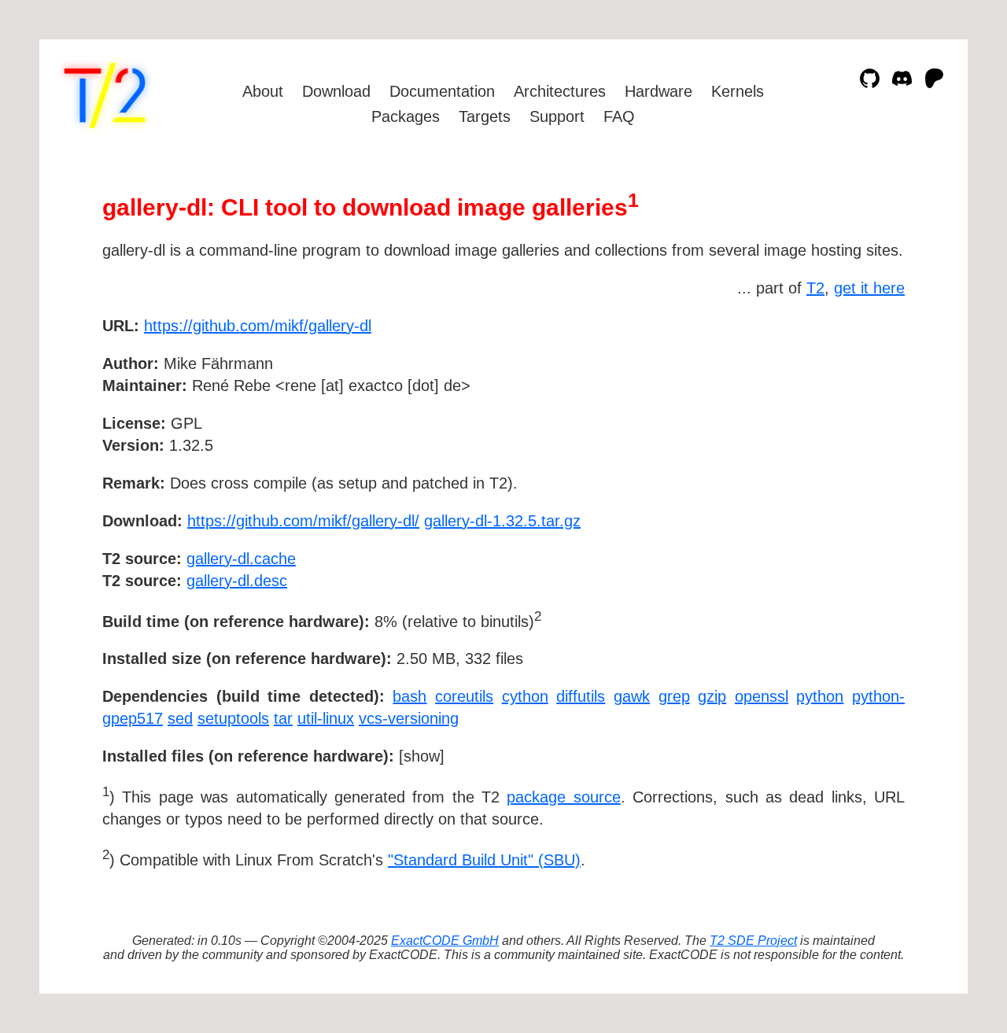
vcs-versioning (409, 718)
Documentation (442, 91)
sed (180, 718)
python (819, 696)
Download (336, 91)
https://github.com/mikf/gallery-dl (257, 325)
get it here (869, 288)
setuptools (233, 718)
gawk (632, 696)
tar (283, 718)
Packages (405, 116)
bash (409, 696)
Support (557, 116)
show (422, 756)
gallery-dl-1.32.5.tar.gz (502, 520)
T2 (815, 288)
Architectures (560, 91)
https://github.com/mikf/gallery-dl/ (303, 520)
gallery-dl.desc (236, 580)
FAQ (619, 116)
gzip (712, 696)
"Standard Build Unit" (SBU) (484, 860)
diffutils (580, 696)
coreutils (464, 696)
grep (674, 696)
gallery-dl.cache (241, 558)
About (262, 91)
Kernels (737, 91)
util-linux (325, 718)
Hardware (658, 91)
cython (525, 696)
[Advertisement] (857, 417)
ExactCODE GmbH (445, 940)
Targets (485, 116)
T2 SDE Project (753, 940)
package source (563, 797)
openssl (761, 696)
